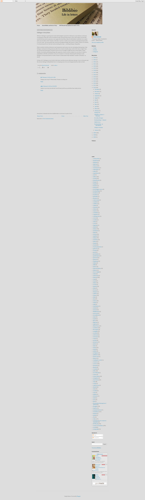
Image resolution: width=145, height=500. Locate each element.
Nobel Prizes (96, 326)
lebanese (95, 291)
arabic (94, 171)
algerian (95, 164)
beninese (95, 185)
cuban (94, 221)
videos (94, 419)
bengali (95, 183)
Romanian (95, 365)
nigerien (95, 324)
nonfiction (95, 327)
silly (94, 381)
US (93, 417)
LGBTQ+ (95, 293)
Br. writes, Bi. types (98, 118)
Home (38, 25)
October (96, 93)
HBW (94, 264)
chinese (95, 209)
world (94, 427)
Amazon (95, 165)
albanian (95, 162)
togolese (95, 408)
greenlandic (96, 254)
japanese (95, 286)
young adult (95, 429)
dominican (95, 230)
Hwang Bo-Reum (96, 470)
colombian (95, 212)
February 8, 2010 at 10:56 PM (50, 86)
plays (94, 345)
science (94, 374)
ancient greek (96, 167)
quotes (94, 358)
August (96, 98)
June (96, 102)
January (96, 130)
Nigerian (95, 322)
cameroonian (96, 200)
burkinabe (95, 196)
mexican (95, 309)
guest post (95, 257)
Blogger (79, 496)
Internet (95, 277)
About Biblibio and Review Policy (49, 25)
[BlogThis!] (39, 67)
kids (94, 288)
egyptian (95, 236)
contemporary (96, 216)
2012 (94, 83)
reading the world (97, 360)
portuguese (95, 352)
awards (95, 178)
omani (94, 338)
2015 (94, 76)
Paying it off (97, 112)
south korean (96, 385)
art (93, 174)
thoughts (95, 406)
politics (94, 351)
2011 (94, 85)
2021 (94, 64)
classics (95, 210)
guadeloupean (96, 255)
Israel (94, 281)
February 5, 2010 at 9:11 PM (49, 77)
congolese (95, 214)
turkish (94, 415)
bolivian (95, 187)
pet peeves (95, 342)
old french (95, 334)
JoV (41, 77)
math (94, 304)
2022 (94, 61)
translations (96, 411)
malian (94, 302)
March (96, 108)
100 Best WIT (96, 158)
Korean (95, 290)
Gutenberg (95, 261)
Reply (42, 81)
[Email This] (38, 67)
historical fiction (97, 268)
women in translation (98, 425)
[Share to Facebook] (42, 67)
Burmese (95, 198)
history (94, 270)
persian (95, 340)
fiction (94, 241)
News (94, 320)
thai (94, 401)
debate (94, 228)
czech (94, 223)
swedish (95, 390)
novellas (95, 333)
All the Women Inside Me (97, 476)
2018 (94, 70)
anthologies (96, 169)
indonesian (95, 275)
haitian (94, 263)
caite (42, 86)
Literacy (95, 300)
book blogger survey (98, 189)
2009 (94, 132)
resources (95, 361)
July (96, 100)
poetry (94, 347)
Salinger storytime (98, 127)
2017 (94, 72)
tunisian (95, 413)
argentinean (96, 173)
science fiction (96, 376)
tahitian (95, 394)
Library (95, 295)
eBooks (95, 234)
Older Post (85, 116)
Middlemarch (96, 311)
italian (94, 282)
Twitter (95, 48)
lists (94, 299)
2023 (94, 59)
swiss (94, 392)
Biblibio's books (100, 454)
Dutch (94, 232)
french (94, 245)
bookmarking (96, 191)
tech (94, 399)
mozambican (96, 315)
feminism (95, 239)
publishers (95, 354)
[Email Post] (48, 67)
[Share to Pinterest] (44, 67)
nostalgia (95, 331)
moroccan (95, 313)
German (95, 250)
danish (94, 227)
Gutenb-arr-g (97, 122)
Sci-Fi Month (96, 372)
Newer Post (40, 116)
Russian (95, 367)
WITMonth (95, 423)
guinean (95, 259)
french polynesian (97, 246)
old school (95, 336)
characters (95, 207)
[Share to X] (41, 67)
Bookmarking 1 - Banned (100, 120)
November (97, 91)
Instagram (95, 51)
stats (94, 388)
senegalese (95, 378)
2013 (94, 81)
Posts (95, 435)
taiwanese (95, 396)
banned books (96, 180)
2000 (94, 137)
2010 (94, 87)
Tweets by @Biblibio (96, 447)
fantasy (94, 237)
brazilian (95, 194)
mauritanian (96, 306)
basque (94, 182)
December (97, 89)
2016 (94, 74)
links (94, 297)
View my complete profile (98, 42)
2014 (94, 78)
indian (94, 273)
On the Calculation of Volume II (98, 457)
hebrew (95, 266)
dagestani (95, 225)
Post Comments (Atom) (48, 118)
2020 (94, 66)
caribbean (95, 203)
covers (94, 218)
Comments (96, 437)
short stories (96, 379)
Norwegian (95, 329)
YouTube (95, 49)
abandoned (95, 160)
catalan (94, 205)
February (97, 110)
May (96, 104)
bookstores (95, 192)
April (96, 106)
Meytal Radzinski (97, 36)
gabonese (95, 248)
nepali (94, 318)
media (94, 308)
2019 (94, 68)
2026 (94, 57)
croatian (95, 219)
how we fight (96, 272)
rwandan (95, 369)
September (97, 95)
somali (94, 383)
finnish (94, 243)
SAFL (94, 370)
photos (94, 343)
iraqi (94, 279)
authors (55, 65)
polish (94, 349)
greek (94, 252)
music (94, 317)
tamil (94, 397)
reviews (95, 363)
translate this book (97, 410)
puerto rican (96, 356)
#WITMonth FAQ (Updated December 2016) (69, 25)
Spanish (95, 387)
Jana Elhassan (98, 479)
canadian (95, 201)
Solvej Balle (98, 460)
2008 (94, 134)
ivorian (94, 284)
